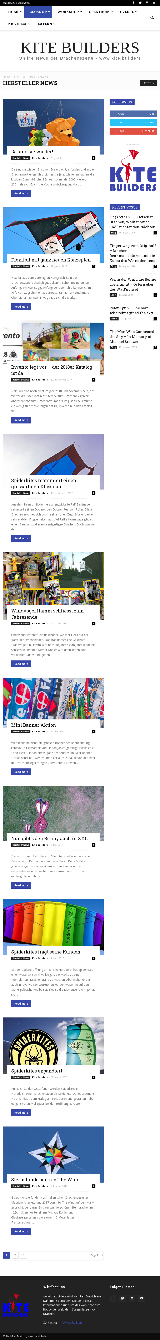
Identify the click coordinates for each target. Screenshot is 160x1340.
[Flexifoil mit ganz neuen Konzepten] (53, 235)
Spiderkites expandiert (36, 1071)
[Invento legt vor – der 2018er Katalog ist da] (53, 348)
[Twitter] (140, 3)
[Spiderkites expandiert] (53, 1045)
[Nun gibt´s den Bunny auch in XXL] (53, 813)
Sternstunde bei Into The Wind (45, 1180)
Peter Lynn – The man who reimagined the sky (131, 310)
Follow (149, 122)
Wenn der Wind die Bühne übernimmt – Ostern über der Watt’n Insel (133, 284)
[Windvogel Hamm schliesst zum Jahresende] (53, 586)
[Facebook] (133, 3)
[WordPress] (147, 3)
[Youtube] (154, 3)
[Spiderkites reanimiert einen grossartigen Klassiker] (53, 462)
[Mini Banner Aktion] (53, 703)
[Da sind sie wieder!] (53, 127)
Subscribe (147, 131)
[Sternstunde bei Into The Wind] (53, 1154)
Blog (113, 232)
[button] (152, 18)
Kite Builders (40, 158)
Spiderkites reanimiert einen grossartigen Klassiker (43, 483)
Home (6, 77)
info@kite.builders (71, 1322)
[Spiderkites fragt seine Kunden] (53, 927)
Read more (21, 193)
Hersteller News (20, 158)
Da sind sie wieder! (32, 151)
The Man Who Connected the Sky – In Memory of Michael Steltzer (132, 336)
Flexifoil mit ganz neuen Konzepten (51, 260)
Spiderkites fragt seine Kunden (45, 952)
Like (151, 113)
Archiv (114, 318)
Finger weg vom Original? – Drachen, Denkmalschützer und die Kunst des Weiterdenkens (133, 253)
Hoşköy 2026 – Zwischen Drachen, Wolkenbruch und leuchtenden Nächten (132, 222)
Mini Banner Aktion (33, 725)
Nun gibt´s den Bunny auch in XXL (49, 838)
